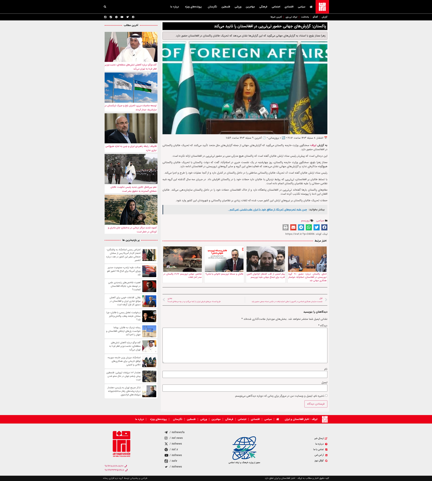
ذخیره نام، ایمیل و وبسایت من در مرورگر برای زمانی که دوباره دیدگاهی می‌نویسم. (279, 396)
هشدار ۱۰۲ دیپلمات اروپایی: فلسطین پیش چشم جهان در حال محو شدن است (123, 376)
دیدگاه (322, 325)
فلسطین (225, 7)
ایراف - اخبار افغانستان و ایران (301, 419)
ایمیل (324, 382)
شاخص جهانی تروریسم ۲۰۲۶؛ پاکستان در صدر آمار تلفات (182, 275)
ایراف (314, 145)
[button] (105, 7)
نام (325, 369)
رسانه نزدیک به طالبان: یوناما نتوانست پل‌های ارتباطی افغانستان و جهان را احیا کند (123, 331)
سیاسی (301, 7)
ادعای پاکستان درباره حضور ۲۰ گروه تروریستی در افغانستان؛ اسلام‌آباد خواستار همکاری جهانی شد (307, 277)
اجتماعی (276, 7)
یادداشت (305, 17)
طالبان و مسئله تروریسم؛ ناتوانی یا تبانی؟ (224, 274)
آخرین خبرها (276, 17)
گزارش (324, 17)
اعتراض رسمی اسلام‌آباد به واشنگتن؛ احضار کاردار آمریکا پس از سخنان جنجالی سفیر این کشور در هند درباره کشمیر (123, 255)
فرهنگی (263, 7)
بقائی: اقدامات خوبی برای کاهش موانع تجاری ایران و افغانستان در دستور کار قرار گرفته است (125, 301)
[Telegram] (116, 17)
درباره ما (174, 7)
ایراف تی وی (291, 17)
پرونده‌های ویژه (193, 7)
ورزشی (238, 7)
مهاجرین (250, 7)
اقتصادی (289, 7)
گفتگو (315, 17)
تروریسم (305, 220)
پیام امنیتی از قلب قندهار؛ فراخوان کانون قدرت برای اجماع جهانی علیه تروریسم (266, 275)
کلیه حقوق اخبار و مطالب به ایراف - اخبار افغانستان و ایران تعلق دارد (297, 478)
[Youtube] (122, 17)
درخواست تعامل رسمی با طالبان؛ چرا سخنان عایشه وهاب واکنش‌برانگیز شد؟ (123, 316)
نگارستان (212, 7)
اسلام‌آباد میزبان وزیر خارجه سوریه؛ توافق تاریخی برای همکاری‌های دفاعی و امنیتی (124, 361)
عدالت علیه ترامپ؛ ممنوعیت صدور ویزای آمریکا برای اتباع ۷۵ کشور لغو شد (124, 271)
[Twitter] (127, 17)
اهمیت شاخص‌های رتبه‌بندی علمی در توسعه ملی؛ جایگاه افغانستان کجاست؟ (124, 286)
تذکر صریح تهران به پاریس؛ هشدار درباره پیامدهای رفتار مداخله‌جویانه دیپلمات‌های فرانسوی (124, 391)
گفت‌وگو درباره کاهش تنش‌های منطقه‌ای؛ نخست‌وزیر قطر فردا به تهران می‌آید (125, 346)
